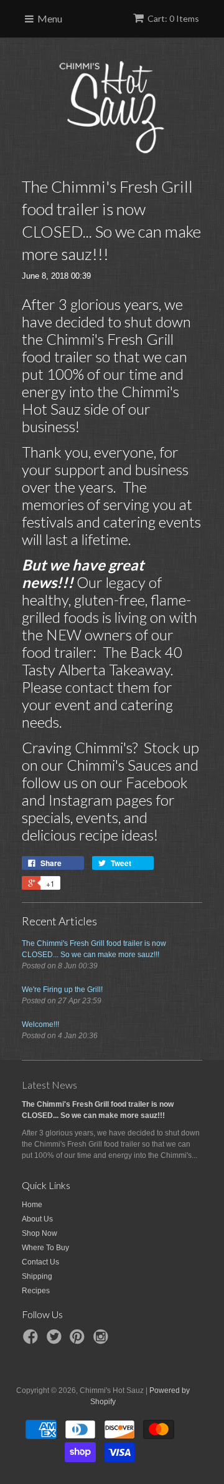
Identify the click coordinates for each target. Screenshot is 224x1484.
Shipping (37, 1276)
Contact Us (40, 1262)
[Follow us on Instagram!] (102, 1340)
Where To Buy (45, 1247)
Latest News (49, 1085)
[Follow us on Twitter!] (56, 1340)
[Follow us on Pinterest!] (79, 1340)
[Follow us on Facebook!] (32, 1340)
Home (32, 1204)
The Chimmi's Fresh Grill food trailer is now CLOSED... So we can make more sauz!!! (94, 949)
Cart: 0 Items (173, 18)
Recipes (36, 1290)
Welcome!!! (40, 1024)
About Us (37, 1219)
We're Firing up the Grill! (62, 989)
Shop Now (39, 1233)
